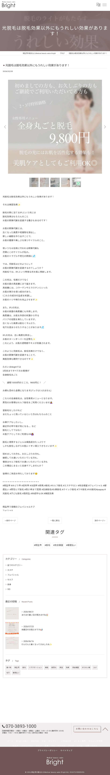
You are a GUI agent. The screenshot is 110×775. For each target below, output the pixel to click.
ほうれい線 (86, 667)
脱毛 (24, 667)
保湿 (61, 667)
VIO (8, 589)
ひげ (95, 667)
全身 (9, 584)
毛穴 (8, 673)
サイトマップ (66, 750)
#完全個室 (58, 545)
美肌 (46, 667)
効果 (67, 667)
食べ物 (8, 667)
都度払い (16, 673)
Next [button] (104, 126)
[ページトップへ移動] (105, 729)
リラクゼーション (35, 667)
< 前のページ (10, 520)
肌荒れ (54, 667)
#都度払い (71, 545)
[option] (55, 127)
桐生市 (16, 667)
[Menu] (104, 5)
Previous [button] (5, 126)
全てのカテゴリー (14, 565)
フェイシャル (8, 510)
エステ (10, 570)
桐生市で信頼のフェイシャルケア (19, 507)
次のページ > (99, 520)
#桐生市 (38, 545)
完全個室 (75, 667)
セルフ (10, 579)
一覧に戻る (55, 520)
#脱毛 (47, 545)
